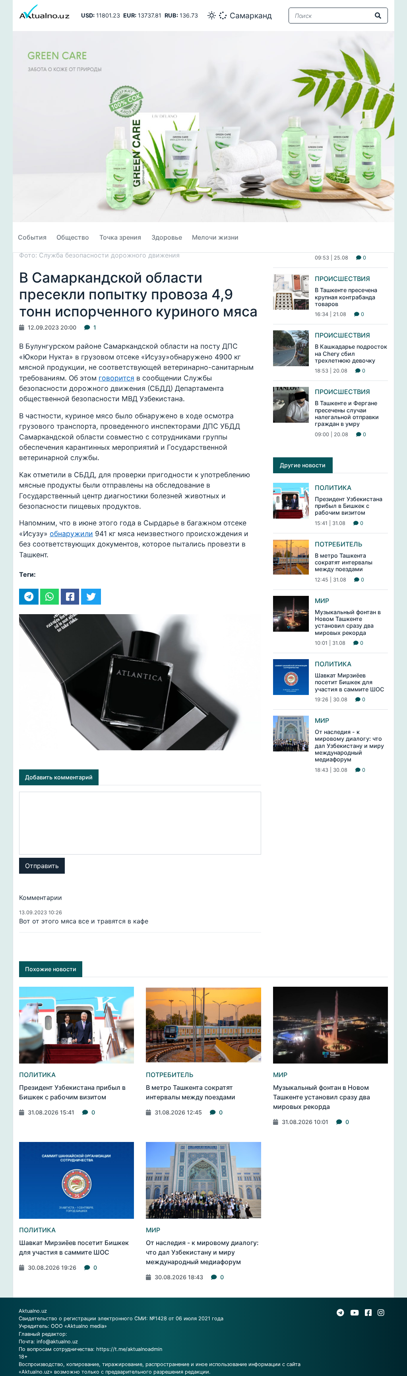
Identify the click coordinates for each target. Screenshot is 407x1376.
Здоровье (166, 237)
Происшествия (342, 279)
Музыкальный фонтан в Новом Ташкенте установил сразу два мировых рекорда (348, 622)
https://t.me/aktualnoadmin (129, 1349)
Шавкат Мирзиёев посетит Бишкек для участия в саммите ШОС (349, 682)
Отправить (42, 866)
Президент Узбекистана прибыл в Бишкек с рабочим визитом (348, 506)
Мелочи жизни (215, 237)
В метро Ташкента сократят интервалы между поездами (343, 562)
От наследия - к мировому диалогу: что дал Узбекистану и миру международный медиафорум (349, 745)
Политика (333, 488)
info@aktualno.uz (57, 1342)
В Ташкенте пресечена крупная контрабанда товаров (346, 297)
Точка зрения (120, 237)
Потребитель (338, 544)
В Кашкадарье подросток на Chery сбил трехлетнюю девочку (351, 353)
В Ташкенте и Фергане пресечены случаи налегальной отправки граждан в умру (347, 413)
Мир (322, 601)
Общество (72, 237)
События (32, 237)
